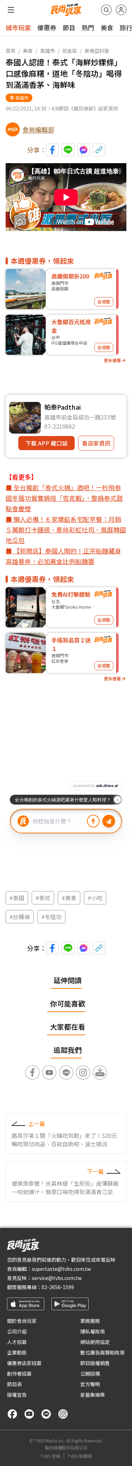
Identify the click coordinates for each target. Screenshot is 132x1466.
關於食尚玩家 (22, 1320)
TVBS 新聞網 (80, 1456)
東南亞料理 (96, 50)
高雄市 (47, 50)
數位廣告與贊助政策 (102, 1352)
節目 (69, 27)
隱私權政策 (92, 1331)
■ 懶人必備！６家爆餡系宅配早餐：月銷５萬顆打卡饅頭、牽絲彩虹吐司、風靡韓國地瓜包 (66, 529)
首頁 (10, 50)
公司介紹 (17, 1331)
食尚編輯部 (38, 129)
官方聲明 (90, 1384)
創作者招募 (19, 1373)
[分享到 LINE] (68, 149)
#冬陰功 (51, 917)
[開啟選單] (11, 10)
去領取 (104, 302)
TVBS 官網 (50, 1456)
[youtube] (29, 1414)
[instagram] (63, 1414)
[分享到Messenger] (83, 149)
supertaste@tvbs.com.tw (61, 1268)
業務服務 (90, 1320)
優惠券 (46, 27)
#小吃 (95, 898)
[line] (46, 1414)
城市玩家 (18, 27)
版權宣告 (17, 1394)
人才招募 (17, 1341)
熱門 (88, 27)
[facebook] (12, 1414)
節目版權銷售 (95, 1362)
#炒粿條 (20, 917)
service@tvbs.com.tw (57, 1277)
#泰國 (17, 898)
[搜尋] (106, 10)
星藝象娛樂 (92, 1394)
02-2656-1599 (58, 1287)
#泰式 (43, 898)
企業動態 (17, 1352)
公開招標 (90, 1373)
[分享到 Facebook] (52, 149)
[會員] (121, 10)
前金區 (69, 50)
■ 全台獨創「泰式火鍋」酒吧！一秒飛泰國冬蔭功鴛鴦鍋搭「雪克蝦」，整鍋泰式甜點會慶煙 (64, 498)
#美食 (69, 898)
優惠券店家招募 (24, 1362)
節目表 (14, 1384)
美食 (107, 27)
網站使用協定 (95, 1341)
